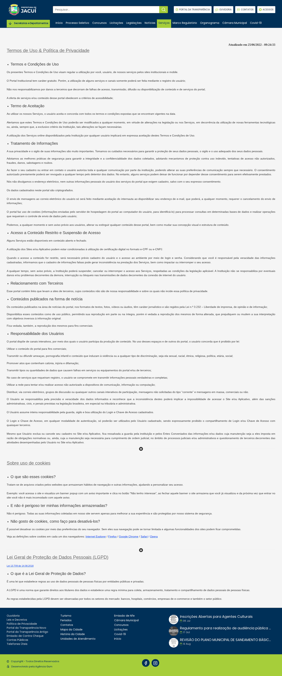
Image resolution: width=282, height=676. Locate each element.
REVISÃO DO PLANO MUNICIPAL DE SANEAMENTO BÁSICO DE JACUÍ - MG (226, 640)
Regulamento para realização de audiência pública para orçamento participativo (226, 628)
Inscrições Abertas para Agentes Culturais (216, 617)
